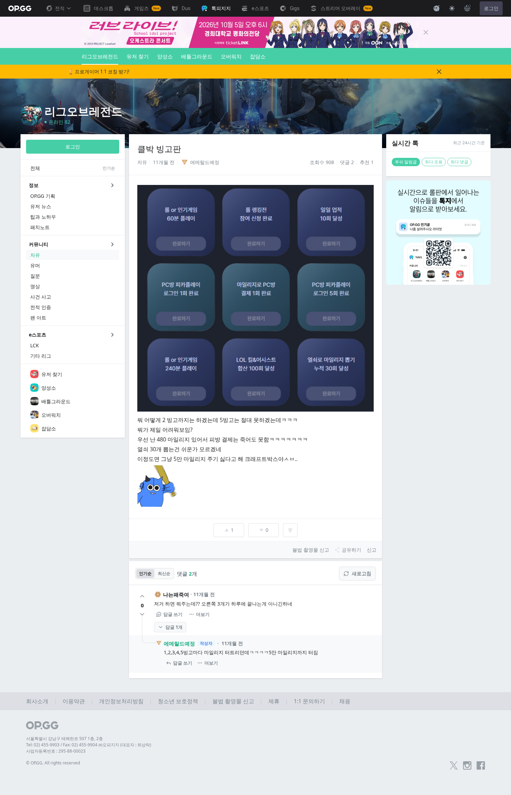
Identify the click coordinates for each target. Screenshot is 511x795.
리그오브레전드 (100, 56)
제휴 (273, 701)
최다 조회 (434, 162)
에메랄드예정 (179, 643)
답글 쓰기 (172, 614)
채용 (344, 701)
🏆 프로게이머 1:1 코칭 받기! (98, 71)
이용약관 (74, 701)
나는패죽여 (176, 594)
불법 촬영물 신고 (233, 701)
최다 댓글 (459, 162)
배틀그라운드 (196, 56)
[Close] (426, 32)
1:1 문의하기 (309, 701)
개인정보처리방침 (121, 701)
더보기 (203, 614)
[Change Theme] (452, 8)
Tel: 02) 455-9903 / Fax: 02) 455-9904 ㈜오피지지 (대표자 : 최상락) (88, 745)
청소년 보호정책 (178, 701)
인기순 (145, 573)
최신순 (164, 573)
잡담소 (258, 56)
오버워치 (231, 56)
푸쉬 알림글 (406, 162)
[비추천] (142, 614)
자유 (142, 162)
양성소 (165, 56)
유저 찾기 (138, 56)
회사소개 (37, 701)
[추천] (142, 596)
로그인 (491, 8)
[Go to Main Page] (20, 8)
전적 (60, 8)
